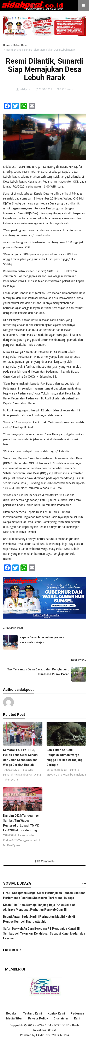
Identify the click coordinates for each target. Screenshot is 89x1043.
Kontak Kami (56, 1013)
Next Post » (78, 660)
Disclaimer (61, 1018)
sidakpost (25, 89)
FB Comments (45, 861)
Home (6, 45)
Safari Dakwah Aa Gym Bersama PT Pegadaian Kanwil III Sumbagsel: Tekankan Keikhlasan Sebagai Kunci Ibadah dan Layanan (44, 933)
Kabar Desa (20, 45)
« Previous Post (13, 628)
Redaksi (11, 1013)
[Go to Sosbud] (84, 883)
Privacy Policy (38, 1018)
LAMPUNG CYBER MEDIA (52, 1035)
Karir (77, 1018)
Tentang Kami (32, 1013)
